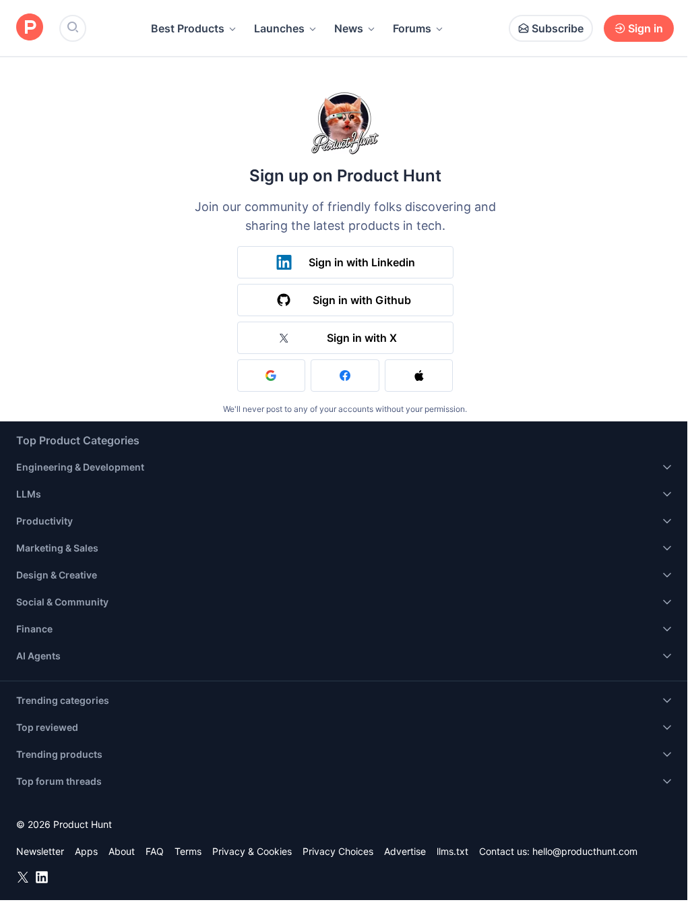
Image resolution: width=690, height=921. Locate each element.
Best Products (187, 28)
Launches (279, 28)
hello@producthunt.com (584, 851)
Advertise (405, 851)
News (348, 28)
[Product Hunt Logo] (29, 27)
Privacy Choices (338, 851)
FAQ (155, 851)
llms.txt (452, 851)
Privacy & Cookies (252, 851)
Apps (86, 851)
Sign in (645, 28)
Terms (188, 851)
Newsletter (40, 851)
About (121, 851)
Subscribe (558, 28)
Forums (412, 28)
